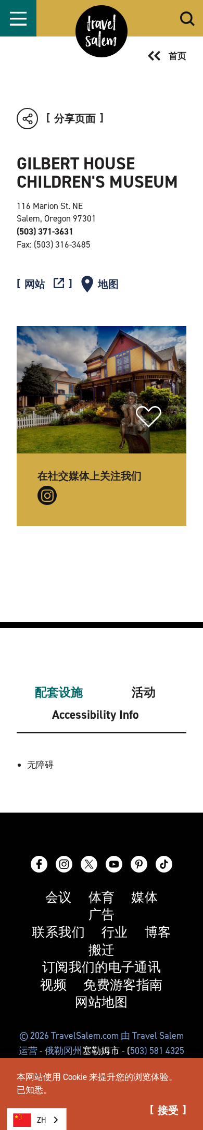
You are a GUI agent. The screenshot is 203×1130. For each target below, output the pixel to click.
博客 (158, 933)
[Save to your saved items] (148, 417)
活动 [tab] (144, 692)
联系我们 (58, 933)
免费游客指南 (122, 985)
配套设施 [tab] (59, 692)
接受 (168, 1110)
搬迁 (101, 950)
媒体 (144, 898)
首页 (177, 56)
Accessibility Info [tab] (95, 715)
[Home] (101, 31)
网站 (34, 284)
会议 (58, 898)
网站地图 (101, 1002)
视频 (53, 985)
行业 (115, 933)
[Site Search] (187, 18)
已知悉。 (34, 1090)
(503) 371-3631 (45, 231)
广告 (101, 915)
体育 (101, 898)
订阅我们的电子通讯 (101, 968)
